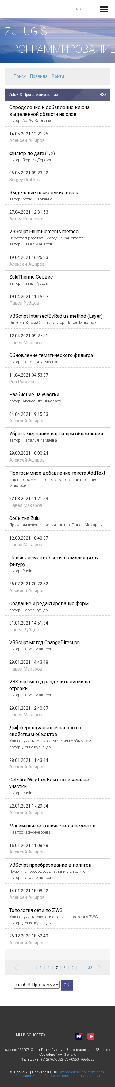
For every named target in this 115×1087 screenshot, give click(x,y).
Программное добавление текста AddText (57, 473)
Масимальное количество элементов (52, 826)
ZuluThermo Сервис (31, 277)
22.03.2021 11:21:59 (28, 498)
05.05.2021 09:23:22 (28, 172)
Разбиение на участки (34, 394)
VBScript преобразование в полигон (50, 865)
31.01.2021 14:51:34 (28, 623)
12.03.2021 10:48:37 (28, 538)
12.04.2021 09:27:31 (28, 335)
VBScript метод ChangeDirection (44, 642)
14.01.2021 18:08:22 (28, 890)
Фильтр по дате (26, 153)
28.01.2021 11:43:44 (28, 760)
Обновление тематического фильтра (51, 355)
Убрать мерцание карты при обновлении (56, 434)
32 (90, 968)
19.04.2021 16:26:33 (28, 257)
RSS (103, 95)
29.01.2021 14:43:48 (28, 662)
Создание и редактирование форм (49, 603)
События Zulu (24, 518)
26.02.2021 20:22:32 (28, 583)
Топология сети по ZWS (36, 910)
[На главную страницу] (25, 10)
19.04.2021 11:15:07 (28, 296)
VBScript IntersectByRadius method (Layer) (55, 316)
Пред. (16, 967)
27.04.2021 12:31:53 (28, 212)
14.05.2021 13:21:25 (28, 133)
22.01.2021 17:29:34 (28, 806)
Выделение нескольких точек (43, 193)
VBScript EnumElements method (44, 231)
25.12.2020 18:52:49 (28, 935)
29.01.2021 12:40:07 (28, 708)
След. (99, 967)
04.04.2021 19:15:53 (28, 414)
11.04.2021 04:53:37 (28, 375)
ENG (77, 9)
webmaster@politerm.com (82, 1072)
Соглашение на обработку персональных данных (57, 1076)
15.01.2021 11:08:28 (28, 845)
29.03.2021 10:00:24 (28, 453)
